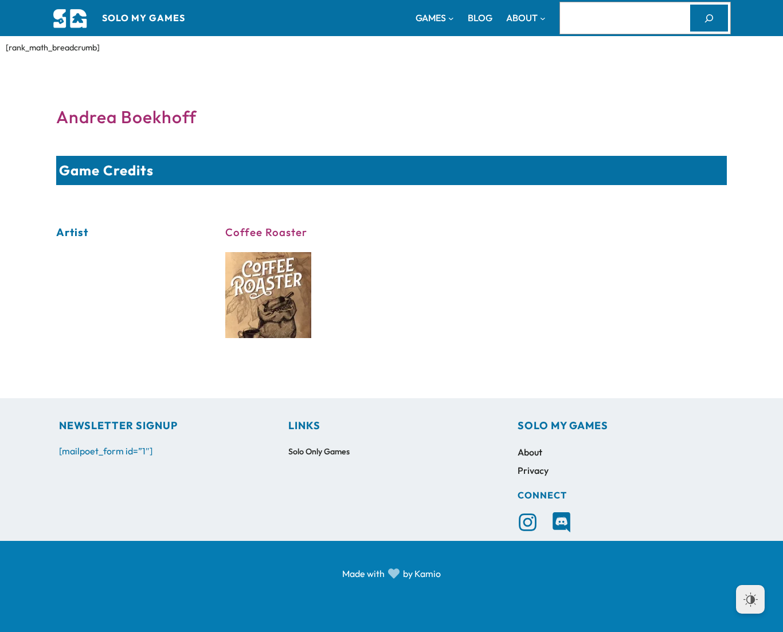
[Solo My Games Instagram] (528, 522)
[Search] (709, 18)
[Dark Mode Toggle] (750, 599)
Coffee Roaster (266, 232)
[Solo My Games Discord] (561, 522)
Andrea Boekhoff (126, 117)
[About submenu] (543, 18)
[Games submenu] (451, 18)
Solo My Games (143, 17)
